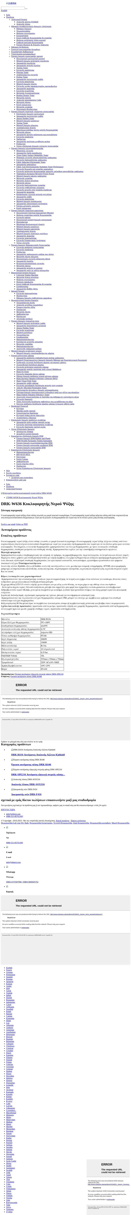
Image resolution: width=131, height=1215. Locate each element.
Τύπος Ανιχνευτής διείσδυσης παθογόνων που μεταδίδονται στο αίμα (44, 402)
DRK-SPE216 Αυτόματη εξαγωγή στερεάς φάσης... (38, 774)
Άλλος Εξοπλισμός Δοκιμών (23, 429)
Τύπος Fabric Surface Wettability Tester (32, 155)
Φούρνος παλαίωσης (24, 282)
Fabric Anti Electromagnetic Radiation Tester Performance (39, 167)
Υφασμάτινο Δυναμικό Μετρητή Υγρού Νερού (35, 174)
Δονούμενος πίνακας (24, 431)
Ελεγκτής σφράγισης (24, 137)
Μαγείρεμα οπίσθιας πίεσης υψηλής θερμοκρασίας (37, 130)
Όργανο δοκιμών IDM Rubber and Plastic (33, 438)
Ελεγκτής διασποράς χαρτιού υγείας (31, 427)
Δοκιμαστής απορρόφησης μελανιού (31, 326)
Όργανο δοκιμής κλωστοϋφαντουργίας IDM (34, 443)
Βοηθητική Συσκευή (19, 406)
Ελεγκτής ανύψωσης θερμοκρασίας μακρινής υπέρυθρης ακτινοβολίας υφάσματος (49, 171)
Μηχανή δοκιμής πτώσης (26, 84)
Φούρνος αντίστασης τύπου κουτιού (31, 40)
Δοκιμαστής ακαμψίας (25, 88)
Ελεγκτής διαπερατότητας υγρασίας (30, 185)
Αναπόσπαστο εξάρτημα (26, 418)
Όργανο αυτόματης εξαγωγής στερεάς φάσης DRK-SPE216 (39, 674)
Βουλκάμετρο (22, 222)
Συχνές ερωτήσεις (13, 473)
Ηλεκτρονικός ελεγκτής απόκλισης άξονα (33, 259)
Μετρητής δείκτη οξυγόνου (27, 277)
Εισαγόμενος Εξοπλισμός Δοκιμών (25, 450)
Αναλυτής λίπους (23, 24)
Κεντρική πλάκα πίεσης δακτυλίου (30, 415)
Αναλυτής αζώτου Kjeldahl (27, 22)
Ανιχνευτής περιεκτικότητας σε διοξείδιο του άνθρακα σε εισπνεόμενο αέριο (47, 397)
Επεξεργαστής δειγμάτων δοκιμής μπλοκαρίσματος (37, 390)
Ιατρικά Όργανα (17, 291)
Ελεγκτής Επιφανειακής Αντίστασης (31, 240)
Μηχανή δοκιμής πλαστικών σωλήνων (32, 233)
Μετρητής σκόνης (23, 98)
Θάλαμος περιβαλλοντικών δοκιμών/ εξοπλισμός (31, 26)
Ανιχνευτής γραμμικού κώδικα (28, 349)
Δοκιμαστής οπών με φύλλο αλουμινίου (32, 270)
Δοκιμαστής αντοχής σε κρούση (29, 268)
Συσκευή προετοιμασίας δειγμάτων (25, 49)
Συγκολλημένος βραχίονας (27, 413)
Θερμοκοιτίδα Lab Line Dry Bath (15, 823)
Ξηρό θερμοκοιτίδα (81, 823)
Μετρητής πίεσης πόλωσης (27, 257)
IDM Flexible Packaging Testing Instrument (34, 441)
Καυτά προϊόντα (62, 821)
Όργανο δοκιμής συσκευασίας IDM (31, 448)
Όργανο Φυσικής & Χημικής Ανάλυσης (32, 45)
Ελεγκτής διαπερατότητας (26, 293)
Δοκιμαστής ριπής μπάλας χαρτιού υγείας (33, 422)
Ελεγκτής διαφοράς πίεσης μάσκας (30, 374)
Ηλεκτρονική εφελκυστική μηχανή (30, 59)
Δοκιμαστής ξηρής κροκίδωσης (29, 153)
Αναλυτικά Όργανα (19, 19)
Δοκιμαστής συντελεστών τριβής (29, 79)
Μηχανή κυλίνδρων (24, 332)
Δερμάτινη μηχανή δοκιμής (27, 434)
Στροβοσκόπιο (22, 286)
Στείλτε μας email (8, 524)
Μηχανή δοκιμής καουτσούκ (28, 229)
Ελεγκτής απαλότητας (25, 82)
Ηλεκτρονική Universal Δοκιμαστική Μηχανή (35, 213)
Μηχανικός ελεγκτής (24, 151)
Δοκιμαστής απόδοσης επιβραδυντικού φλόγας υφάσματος (40, 358)
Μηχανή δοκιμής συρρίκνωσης (29, 201)
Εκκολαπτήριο (22, 36)
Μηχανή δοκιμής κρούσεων (27, 121)
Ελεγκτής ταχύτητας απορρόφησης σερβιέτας (34, 425)
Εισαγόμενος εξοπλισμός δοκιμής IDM (27, 436)
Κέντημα (20, 408)
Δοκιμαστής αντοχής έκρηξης (28, 65)
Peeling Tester (22, 77)
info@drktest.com (13, 814)
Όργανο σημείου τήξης (25, 307)
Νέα (8, 471)
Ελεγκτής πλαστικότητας (26, 238)
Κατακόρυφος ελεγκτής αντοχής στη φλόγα (33, 194)
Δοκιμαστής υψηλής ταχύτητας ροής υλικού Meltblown (38, 369)
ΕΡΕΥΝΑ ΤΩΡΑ (8, 810)
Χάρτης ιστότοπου (78, 821)
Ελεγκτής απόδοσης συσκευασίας (30, 247)
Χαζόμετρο (21, 139)
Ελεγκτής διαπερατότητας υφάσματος (31, 160)
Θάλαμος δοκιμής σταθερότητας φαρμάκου (34, 298)
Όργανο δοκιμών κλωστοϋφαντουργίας (27, 148)
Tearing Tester (22, 68)
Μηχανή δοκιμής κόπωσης (27, 125)
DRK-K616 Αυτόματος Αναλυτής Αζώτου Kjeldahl (38, 754)
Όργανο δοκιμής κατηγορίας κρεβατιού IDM (34, 445)
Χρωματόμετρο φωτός (25, 303)
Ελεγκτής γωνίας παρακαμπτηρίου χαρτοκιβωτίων (36, 86)
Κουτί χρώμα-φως (23, 105)
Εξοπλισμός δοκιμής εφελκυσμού (30, 114)
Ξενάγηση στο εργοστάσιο (22, 477)
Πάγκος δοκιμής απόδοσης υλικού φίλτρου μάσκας (37, 376)
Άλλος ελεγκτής (23, 243)
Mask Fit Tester (22, 372)
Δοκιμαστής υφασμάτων (26, 164)
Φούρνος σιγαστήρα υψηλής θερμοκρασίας (34, 215)
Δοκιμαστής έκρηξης (24, 261)
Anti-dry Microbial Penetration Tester (31, 388)
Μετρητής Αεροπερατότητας (27, 93)
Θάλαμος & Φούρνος (20, 47)
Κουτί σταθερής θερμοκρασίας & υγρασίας (34, 38)
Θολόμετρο (21, 316)
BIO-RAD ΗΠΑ (23, 454)
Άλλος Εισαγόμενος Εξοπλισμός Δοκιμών (33, 468)
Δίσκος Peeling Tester (25, 118)
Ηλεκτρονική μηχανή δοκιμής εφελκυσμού (34, 220)
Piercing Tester (22, 72)
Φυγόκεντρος (21, 296)
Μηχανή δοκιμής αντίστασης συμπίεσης (32, 61)
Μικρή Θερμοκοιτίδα (120, 823)
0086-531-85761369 (14, 816)
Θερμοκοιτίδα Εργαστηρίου (41, 823)
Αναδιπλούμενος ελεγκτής (27, 75)
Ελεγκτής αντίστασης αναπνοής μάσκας (32, 367)
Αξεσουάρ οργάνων (24, 319)
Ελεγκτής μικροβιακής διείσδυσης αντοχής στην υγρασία (39, 385)
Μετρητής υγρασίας (24, 107)
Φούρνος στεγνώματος (25, 33)
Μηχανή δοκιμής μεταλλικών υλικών (26, 351)
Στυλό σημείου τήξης (25, 464)
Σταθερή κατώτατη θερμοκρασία (29, 42)
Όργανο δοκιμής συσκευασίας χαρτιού (27, 56)
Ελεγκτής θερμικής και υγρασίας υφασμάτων (34, 169)
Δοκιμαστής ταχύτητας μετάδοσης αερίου (33, 141)
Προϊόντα (10, 17)
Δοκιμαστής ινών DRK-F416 (26, 794)
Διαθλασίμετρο (22, 314)
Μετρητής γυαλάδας (24, 344)
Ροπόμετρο (20, 144)
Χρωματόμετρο (22, 335)
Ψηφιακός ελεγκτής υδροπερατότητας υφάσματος (36, 158)
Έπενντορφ (20, 457)
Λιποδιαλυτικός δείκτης (26, 128)
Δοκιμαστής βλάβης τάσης (27, 289)
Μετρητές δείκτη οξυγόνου (27, 181)
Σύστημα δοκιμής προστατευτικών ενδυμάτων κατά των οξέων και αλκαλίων (47, 392)
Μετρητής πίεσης (23, 312)
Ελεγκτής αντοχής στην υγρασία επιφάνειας (34, 190)
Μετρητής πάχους (23, 102)
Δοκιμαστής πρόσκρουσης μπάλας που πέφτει (35, 254)
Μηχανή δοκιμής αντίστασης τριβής (30, 323)
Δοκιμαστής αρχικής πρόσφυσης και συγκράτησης (36, 135)
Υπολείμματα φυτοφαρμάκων (23, 54)
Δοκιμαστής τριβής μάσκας (27, 383)
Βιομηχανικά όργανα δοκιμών (23, 273)
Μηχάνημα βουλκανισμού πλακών (30, 224)
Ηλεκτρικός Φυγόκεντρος (26, 109)
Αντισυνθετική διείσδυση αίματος (30, 365)
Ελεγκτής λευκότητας (25, 91)
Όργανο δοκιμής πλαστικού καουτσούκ (27, 210)
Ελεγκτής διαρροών (24, 399)
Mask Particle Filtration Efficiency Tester (32, 395)
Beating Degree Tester (25, 95)
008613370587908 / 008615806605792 (22, 882)
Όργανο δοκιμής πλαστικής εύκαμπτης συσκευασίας (32, 111)
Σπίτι (8, 15)
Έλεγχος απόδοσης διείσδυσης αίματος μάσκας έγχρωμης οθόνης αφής (45, 404)
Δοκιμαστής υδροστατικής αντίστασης (31, 204)
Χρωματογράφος (23, 31)
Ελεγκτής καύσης (23, 217)
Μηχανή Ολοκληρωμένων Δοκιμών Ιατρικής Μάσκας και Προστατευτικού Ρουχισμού (51, 360)
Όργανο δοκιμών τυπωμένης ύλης (25, 321)
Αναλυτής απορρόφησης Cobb (28, 100)
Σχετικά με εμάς (12, 475)
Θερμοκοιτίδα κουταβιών (100, 823)
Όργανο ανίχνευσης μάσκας (22, 355)
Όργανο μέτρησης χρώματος (28, 206)
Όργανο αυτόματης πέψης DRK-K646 (26, 676)
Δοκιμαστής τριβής (24, 197)
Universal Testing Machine (27, 275)
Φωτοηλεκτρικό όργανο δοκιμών (24, 300)
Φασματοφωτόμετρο (24, 346)
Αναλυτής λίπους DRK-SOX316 (28, 784)
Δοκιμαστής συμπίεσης (25, 63)
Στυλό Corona (22, 459)
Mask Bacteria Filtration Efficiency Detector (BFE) (37, 379)
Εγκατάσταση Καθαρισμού (22, 52)
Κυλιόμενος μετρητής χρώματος (29, 342)
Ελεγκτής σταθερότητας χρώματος (30, 187)
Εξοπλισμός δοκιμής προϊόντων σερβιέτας (28, 420)
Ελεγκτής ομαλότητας (25, 70)
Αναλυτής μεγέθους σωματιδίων (29, 305)
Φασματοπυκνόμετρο (25, 339)
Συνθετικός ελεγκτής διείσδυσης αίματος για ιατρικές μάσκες (41, 362)
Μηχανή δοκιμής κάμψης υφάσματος (31, 176)
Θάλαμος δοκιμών (23, 29)
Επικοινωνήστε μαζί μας (16, 480)
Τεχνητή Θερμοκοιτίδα (62, 823)
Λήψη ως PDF (22, 524)
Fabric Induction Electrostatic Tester (30, 162)
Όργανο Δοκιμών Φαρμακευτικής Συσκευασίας (30, 245)
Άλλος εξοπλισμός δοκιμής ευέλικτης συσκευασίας (37, 146)
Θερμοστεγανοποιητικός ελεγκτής (30, 263)
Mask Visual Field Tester (26, 381)
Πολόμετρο (21, 309)
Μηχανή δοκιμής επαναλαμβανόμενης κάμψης (35, 353)
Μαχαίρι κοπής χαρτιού (25, 411)
